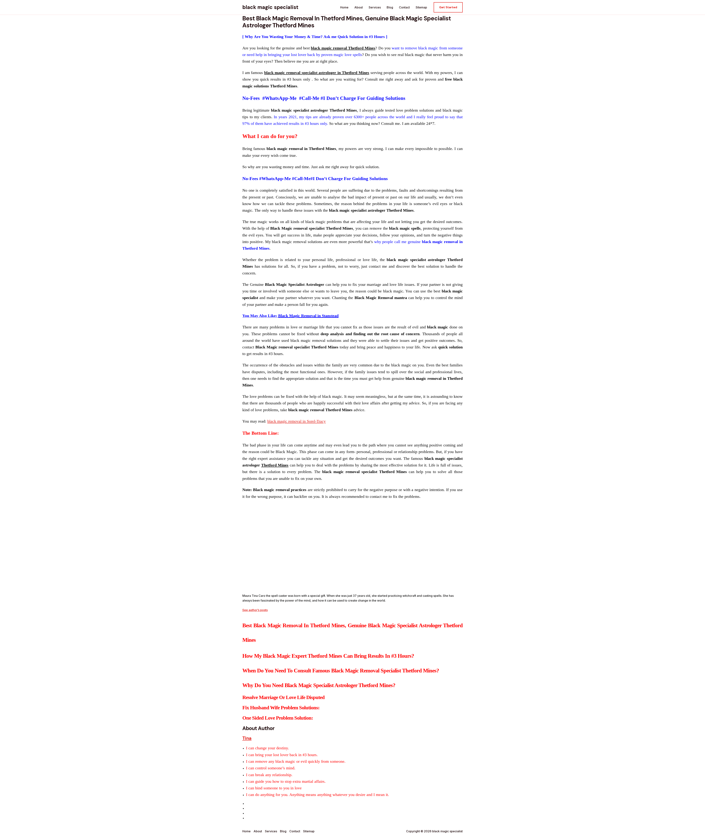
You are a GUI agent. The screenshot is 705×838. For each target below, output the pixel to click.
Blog (390, 7)
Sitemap (421, 7)
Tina (247, 738)
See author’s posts (255, 610)
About (358, 7)
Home (344, 7)
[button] (448, 7)
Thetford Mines (275, 465)
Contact (404, 7)
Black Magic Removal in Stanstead (308, 315)
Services (375, 7)
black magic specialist (270, 7)
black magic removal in (296, 421)
